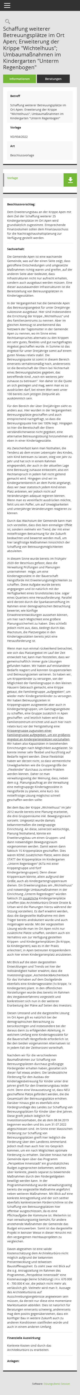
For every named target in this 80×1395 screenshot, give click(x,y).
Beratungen (53, 79)
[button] (70, 180)
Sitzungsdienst (57, 1384)
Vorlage (12, 178)
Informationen (19, 79)
